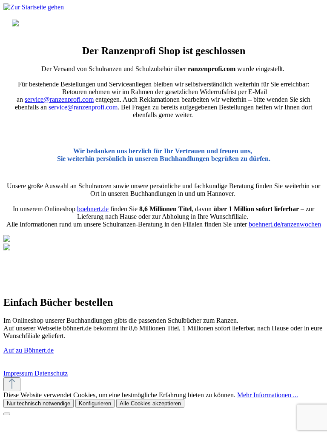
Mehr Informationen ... (267, 395)
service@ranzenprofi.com (59, 99)
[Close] (6, 414)
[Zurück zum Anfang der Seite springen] (11, 384)
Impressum (18, 373)
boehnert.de (93, 208)
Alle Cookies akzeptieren (150, 403)
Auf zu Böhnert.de (28, 350)
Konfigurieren (95, 403)
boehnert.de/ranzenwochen (285, 224)
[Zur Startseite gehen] (33, 7)
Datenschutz (51, 373)
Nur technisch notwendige (38, 403)
